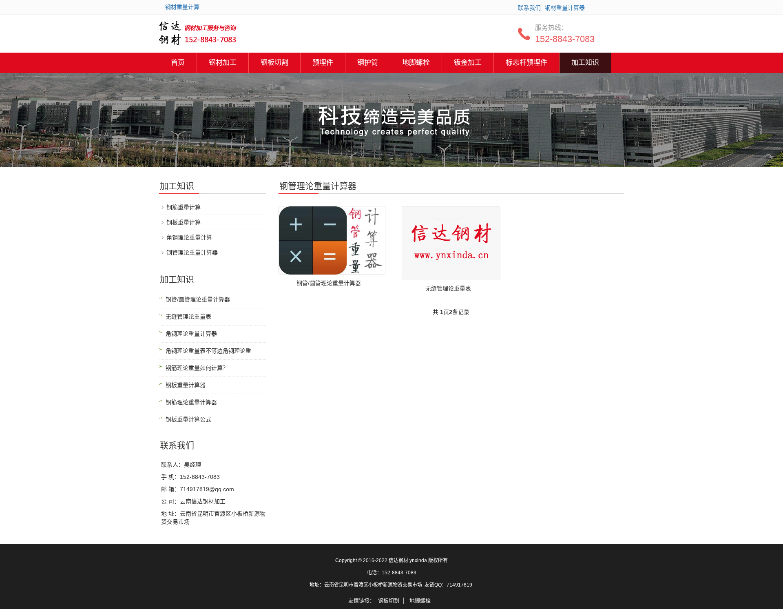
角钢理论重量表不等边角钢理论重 (208, 351)
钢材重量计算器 (565, 7)
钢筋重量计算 (183, 207)
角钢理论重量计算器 (191, 333)
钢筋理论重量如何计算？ (197, 368)
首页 (178, 62)
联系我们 (529, 7)
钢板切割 (274, 62)
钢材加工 (223, 62)
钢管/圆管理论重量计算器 (328, 283)
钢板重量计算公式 (188, 419)
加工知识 (585, 62)
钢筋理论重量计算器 (191, 402)
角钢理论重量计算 (189, 237)
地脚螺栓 (416, 62)
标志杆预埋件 (526, 62)
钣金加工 (468, 62)
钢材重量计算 (182, 7)
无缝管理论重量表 (448, 288)
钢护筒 (367, 62)
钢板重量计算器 (186, 385)
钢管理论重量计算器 (192, 252)
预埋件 (322, 62)
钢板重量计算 (183, 222)
